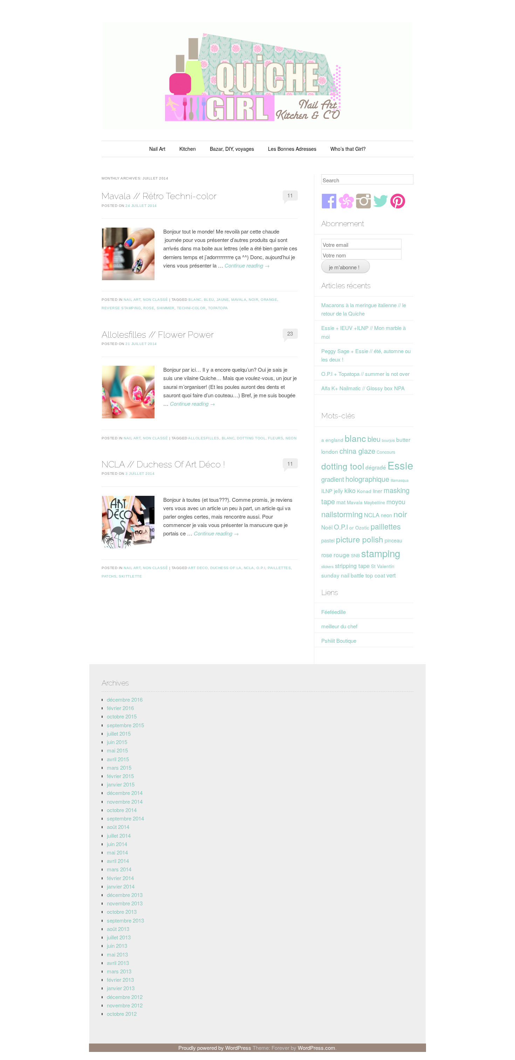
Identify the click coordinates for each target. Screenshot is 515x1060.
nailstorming (342, 513)
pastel (328, 540)
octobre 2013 (122, 911)
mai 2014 (117, 852)
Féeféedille (333, 611)
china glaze (357, 451)
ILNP (326, 490)
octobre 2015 (122, 716)
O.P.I (261, 568)
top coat (375, 575)
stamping (380, 553)
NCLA (249, 568)
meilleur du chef (339, 626)
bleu (209, 300)
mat (340, 502)
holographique (367, 479)
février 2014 (120, 878)
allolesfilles (203, 438)
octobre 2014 (122, 809)
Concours (386, 452)
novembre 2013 (125, 903)
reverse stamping (121, 308)
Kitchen (187, 148)
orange (269, 300)
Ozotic (362, 527)
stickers (327, 566)
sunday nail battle (342, 575)
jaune (223, 300)
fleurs (275, 438)
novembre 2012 (125, 1005)
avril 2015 (118, 759)
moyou (395, 501)
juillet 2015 (119, 733)
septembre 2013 (125, 920)
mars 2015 (119, 767)
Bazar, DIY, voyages (232, 148)
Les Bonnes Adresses (292, 148)
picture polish (359, 539)
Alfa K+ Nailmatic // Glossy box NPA (363, 388)
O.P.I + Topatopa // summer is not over (365, 373)
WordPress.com (316, 1047)
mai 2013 (117, 954)
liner (377, 490)
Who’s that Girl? (348, 148)
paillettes (279, 568)
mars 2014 (119, 869)
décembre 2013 (125, 894)
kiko (350, 490)
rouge (342, 554)
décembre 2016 (125, 699)
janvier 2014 (121, 886)
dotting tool (251, 438)
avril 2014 (118, 860)
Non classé (155, 300)
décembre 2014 (125, 792)
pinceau (393, 540)
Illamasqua (399, 480)
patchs (109, 576)
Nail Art (157, 148)
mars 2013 (119, 971)
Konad (364, 490)
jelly (338, 490)
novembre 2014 (125, 801)
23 (290, 333)
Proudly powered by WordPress (214, 1047)
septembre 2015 (125, 725)
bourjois (388, 440)
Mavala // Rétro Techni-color (159, 196)
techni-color (191, 308)
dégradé (375, 467)
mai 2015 (117, 750)
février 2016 (120, 707)
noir (253, 300)
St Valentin (382, 565)
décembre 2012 (125, 996)
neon (291, 438)
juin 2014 (117, 844)
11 (290, 195)
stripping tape (352, 565)
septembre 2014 (125, 818)
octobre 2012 (122, 1013)
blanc (194, 300)
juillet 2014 (119, 835)
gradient (332, 479)
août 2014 (118, 826)
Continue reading (247, 265)
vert (391, 575)
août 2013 (118, 928)
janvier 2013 (121, 988)
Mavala (238, 300)
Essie (400, 465)
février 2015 (120, 775)
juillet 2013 (119, 937)
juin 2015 (117, 741)
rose (148, 308)
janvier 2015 (121, 784)
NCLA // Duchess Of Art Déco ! (163, 464)
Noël (326, 527)
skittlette (130, 576)
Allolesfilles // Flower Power (158, 334)
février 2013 (120, 979)
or (351, 527)
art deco (198, 568)
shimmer (165, 308)
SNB (355, 555)
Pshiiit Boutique (338, 640)
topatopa (218, 308)
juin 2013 (117, 945)
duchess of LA (225, 568)
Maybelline (374, 502)
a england (332, 439)
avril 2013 (118, 962)
